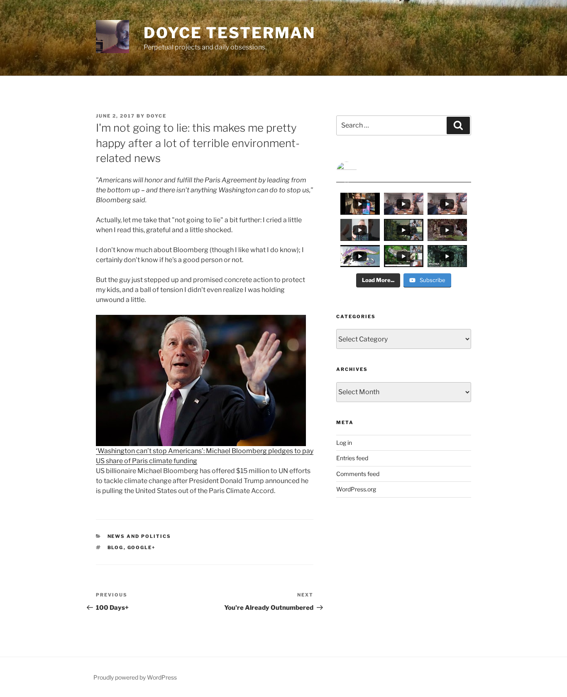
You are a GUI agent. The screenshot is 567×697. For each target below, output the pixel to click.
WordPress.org (356, 489)
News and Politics (139, 536)
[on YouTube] (403, 172)
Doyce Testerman (229, 33)
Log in (344, 442)
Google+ (141, 547)
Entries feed (352, 457)
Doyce (156, 116)
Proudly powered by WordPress (135, 677)
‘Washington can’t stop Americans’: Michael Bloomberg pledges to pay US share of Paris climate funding (204, 456)
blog (116, 547)
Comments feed (357, 473)
